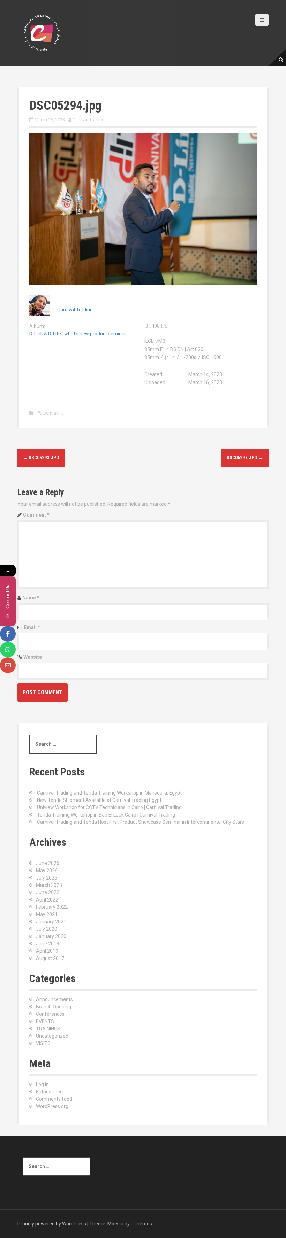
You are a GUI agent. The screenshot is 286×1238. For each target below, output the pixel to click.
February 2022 (52, 907)
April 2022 (47, 900)
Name (30, 598)
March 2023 (49, 885)
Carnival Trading (89, 119)
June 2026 (47, 863)
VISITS (43, 1043)
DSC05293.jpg (41, 458)
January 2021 (51, 921)
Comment (36, 515)
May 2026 (47, 870)
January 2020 (51, 936)
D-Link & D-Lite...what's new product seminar (77, 333)
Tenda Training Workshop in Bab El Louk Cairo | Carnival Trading (106, 815)
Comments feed (54, 1099)
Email (32, 627)
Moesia (115, 1224)
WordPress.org (52, 1106)
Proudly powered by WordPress (51, 1224)
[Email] (8, 665)
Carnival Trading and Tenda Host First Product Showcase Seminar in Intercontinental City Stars (140, 822)
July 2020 (46, 929)
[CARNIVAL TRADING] (42, 33)
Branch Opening (53, 1006)
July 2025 (46, 878)
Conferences (50, 1014)
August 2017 (50, 958)
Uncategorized (52, 1036)
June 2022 (47, 892)
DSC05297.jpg (245, 458)
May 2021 (47, 914)
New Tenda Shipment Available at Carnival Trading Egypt (99, 800)
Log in (42, 1084)
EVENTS (45, 1021)
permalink (52, 413)
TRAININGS (48, 1028)
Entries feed (49, 1091)
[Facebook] (8, 634)
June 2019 (47, 943)
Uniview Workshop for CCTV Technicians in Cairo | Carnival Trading (109, 807)
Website (32, 657)
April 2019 (47, 951)
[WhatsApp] (8, 649)
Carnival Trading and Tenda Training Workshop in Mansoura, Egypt (109, 793)
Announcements (54, 999)
